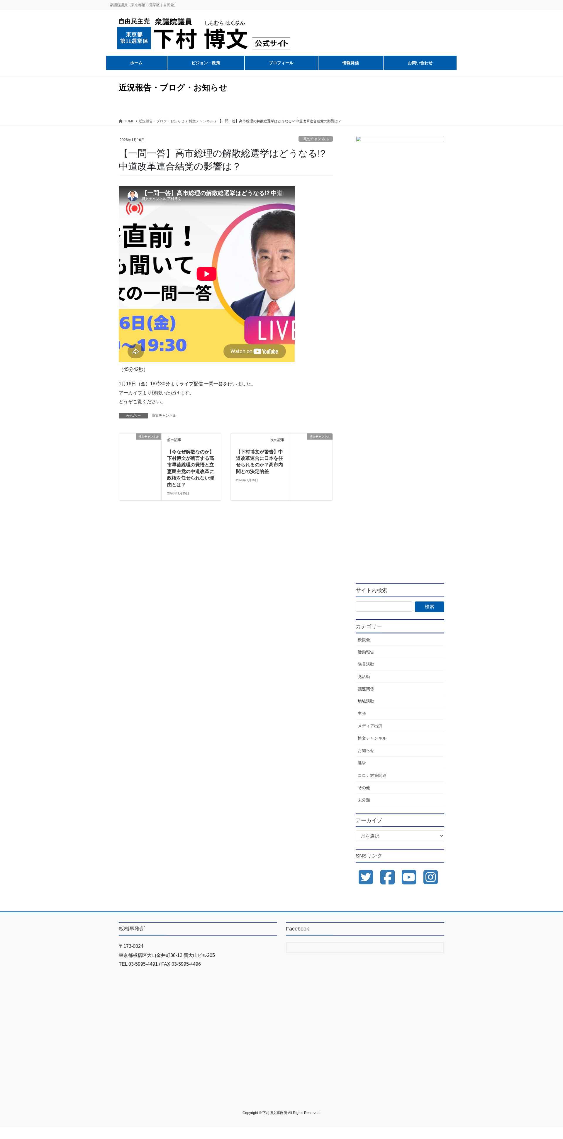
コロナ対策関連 (372, 775)
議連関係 (366, 689)
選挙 (362, 762)
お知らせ (366, 750)
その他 (364, 787)
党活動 (364, 676)
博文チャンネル (315, 139)
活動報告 (366, 652)
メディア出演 (370, 725)
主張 (362, 713)
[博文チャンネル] (140, 444)
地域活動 (366, 701)
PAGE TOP (545, 1099)
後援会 (364, 639)
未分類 (364, 800)
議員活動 (366, 664)
